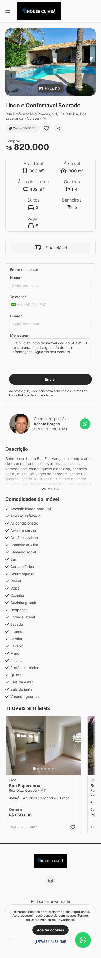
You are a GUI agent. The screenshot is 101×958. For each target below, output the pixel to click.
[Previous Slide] (9, 62)
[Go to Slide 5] (49, 769)
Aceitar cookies (50, 930)
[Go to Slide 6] (53, 769)
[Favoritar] (46, 128)
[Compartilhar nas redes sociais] (58, 128)
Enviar (50, 379)
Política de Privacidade (35, 395)
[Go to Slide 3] (42, 769)
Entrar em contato (25, 269)
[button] (50, 62)
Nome (16, 277)
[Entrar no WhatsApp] (85, 423)
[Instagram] (50, 880)
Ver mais (48, 489)
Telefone (18, 297)
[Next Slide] (91, 62)
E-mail (16, 316)
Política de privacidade (50, 901)
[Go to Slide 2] (38, 769)
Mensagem (19, 335)
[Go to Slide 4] (45, 769)
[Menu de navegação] (7, 11)
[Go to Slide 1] (34, 768)
